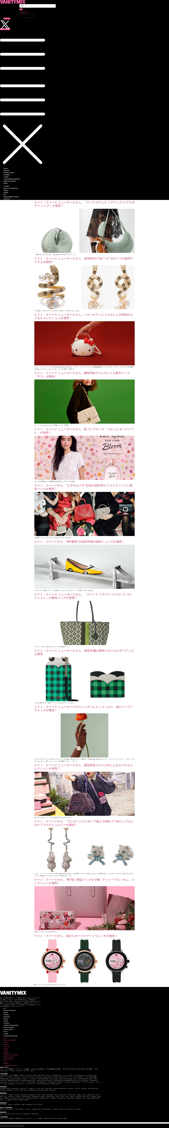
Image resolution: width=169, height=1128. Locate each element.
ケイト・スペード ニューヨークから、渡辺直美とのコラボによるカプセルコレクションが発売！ (83, 766)
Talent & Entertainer (11, 1036)
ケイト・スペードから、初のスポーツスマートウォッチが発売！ (76, 936)
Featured (7, 1016)
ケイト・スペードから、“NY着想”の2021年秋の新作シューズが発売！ (79, 541)
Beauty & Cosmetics (10, 1010)
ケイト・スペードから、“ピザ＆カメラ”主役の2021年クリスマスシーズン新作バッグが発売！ (83, 487)
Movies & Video (8, 1029)
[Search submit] (20, 9)
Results (23, 12)
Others (6, 1033)
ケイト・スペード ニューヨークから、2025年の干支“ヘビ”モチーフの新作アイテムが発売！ (84, 260)
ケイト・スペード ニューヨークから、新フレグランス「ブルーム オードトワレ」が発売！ (84, 430)
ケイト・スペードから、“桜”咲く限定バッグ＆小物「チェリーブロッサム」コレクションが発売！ (84, 881)
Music (5, 1031)
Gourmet (7, 1023)
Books (6, 1012)
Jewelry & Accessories (11, 1025)
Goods (6, 1021)
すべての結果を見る (27, 16)
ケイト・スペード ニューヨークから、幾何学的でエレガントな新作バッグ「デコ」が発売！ (82, 374)
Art (5, 1008)
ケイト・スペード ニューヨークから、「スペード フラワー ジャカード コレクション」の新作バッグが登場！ (83, 596)
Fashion (6, 1014)
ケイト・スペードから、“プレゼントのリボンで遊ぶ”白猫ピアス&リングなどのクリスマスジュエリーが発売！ (84, 823)
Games (6, 1019)
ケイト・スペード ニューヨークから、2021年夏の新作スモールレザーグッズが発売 (84, 652)
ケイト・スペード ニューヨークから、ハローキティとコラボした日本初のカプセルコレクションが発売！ (83, 316)
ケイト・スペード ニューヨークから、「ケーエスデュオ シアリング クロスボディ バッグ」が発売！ (84, 204)
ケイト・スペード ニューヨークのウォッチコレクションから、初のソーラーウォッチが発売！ (83, 708)
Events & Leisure (9, 1027)
